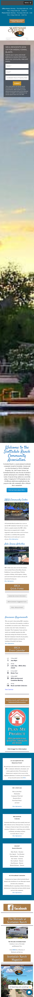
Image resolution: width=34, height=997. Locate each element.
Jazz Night (14, 660)
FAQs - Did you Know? (17, 607)
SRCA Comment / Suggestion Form (17, 601)
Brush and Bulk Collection (19, 685)
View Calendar (9, 689)
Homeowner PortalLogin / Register (17, 20)
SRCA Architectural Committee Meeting (17, 679)
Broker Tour (14, 673)
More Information (9, 581)
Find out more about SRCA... (17, 490)
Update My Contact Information (17, 596)
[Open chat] (29, 992)
